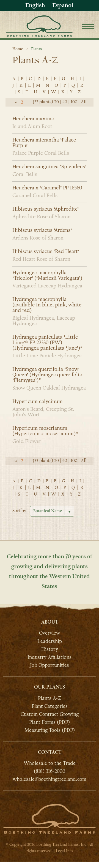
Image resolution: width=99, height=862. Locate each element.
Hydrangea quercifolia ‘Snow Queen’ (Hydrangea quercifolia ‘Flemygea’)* (47, 374)
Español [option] (62, 5)
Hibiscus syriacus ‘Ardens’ (42, 230)
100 (74, 102)
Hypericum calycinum (37, 401)
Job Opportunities (49, 665)
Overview (49, 633)
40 (64, 102)
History (49, 649)
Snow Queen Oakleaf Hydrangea (49, 388)
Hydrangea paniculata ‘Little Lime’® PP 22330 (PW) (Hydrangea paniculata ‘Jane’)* (47, 342)
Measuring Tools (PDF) (49, 730)
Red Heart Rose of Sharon (41, 259)
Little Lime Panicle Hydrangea (47, 356)
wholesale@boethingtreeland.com (49, 779)
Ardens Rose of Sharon (38, 238)
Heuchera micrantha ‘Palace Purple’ (44, 142)
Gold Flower (26, 441)
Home (17, 48)
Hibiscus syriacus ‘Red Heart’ (45, 251)
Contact (49, 752)
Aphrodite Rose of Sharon (41, 217)
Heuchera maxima (33, 119)
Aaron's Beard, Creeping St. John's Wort (43, 412)
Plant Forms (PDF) (49, 722)
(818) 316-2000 (49, 771)
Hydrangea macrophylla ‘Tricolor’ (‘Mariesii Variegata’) (47, 275)
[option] (63, 5)
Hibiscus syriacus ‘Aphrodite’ (45, 209)
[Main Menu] (88, 27)
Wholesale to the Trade (50, 763)
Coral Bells (24, 174)
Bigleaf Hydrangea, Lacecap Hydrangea (43, 321)
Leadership (49, 641)
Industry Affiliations (50, 657)
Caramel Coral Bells (34, 195)
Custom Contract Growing (50, 714)
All (84, 102)
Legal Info (64, 851)
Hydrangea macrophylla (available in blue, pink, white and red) (46, 304)
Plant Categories (50, 706)
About (49, 622)
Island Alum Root (32, 126)
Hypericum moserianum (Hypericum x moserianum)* (45, 431)
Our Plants (49, 687)
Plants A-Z (49, 698)
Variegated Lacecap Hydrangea (47, 286)
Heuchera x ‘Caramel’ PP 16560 (47, 188)
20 (56, 102)
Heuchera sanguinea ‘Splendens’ (49, 167)
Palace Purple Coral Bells (40, 153)
